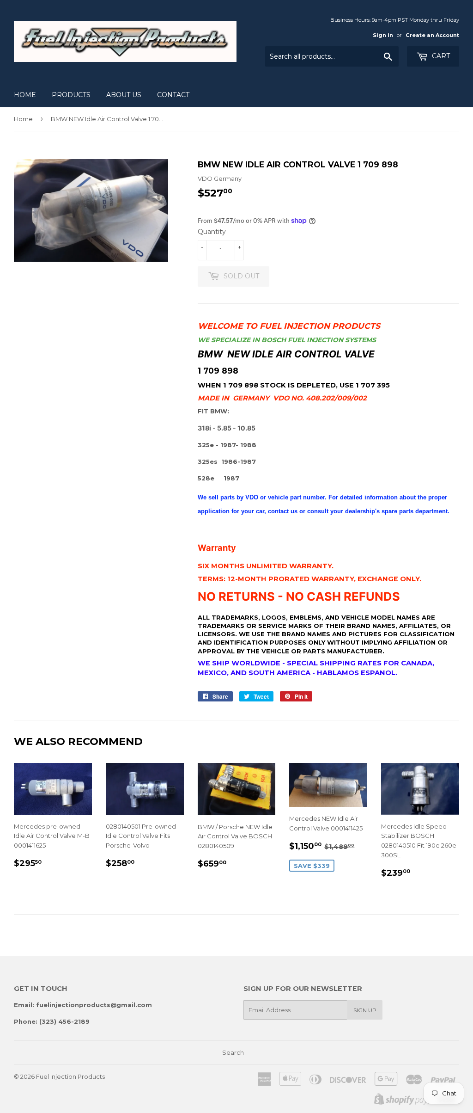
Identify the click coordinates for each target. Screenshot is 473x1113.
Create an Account (432, 35)
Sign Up (364, 1010)
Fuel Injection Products (70, 1076)
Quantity (212, 232)
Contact (173, 95)
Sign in (383, 35)
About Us (123, 95)
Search (233, 1052)
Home (25, 95)
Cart (440, 56)
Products (71, 95)
